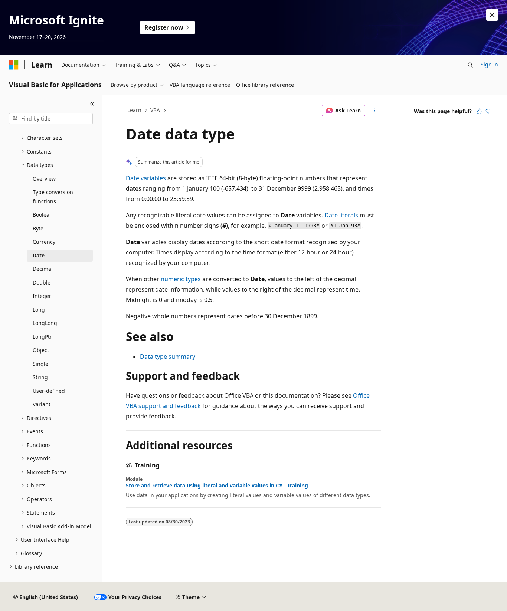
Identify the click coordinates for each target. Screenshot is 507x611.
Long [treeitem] (39, 309)
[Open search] (470, 65)
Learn (134, 110)
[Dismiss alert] (492, 15)
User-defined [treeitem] (49, 390)
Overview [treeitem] (44, 178)
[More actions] (374, 110)
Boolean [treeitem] (43, 214)
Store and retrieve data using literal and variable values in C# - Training (217, 485)
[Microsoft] (14, 65)
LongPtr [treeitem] (42, 336)
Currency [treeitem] (44, 241)
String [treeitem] (40, 377)
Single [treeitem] (40, 363)
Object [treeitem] (41, 350)
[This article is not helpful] (488, 111)
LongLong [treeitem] (45, 322)
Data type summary (167, 356)
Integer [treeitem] (42, 295)
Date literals (341, 215)
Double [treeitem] (41, 282)
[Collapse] (92, 104)
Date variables (146, 178)
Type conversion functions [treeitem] (53, 196)
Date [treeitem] (39, 255)
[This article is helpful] (479, 111)
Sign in (489, 64)
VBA (155, 110)
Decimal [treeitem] (43, 268)
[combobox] (51, 119)
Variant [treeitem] (41, 404)
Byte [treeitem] (38, 228)
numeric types (181, 279)
